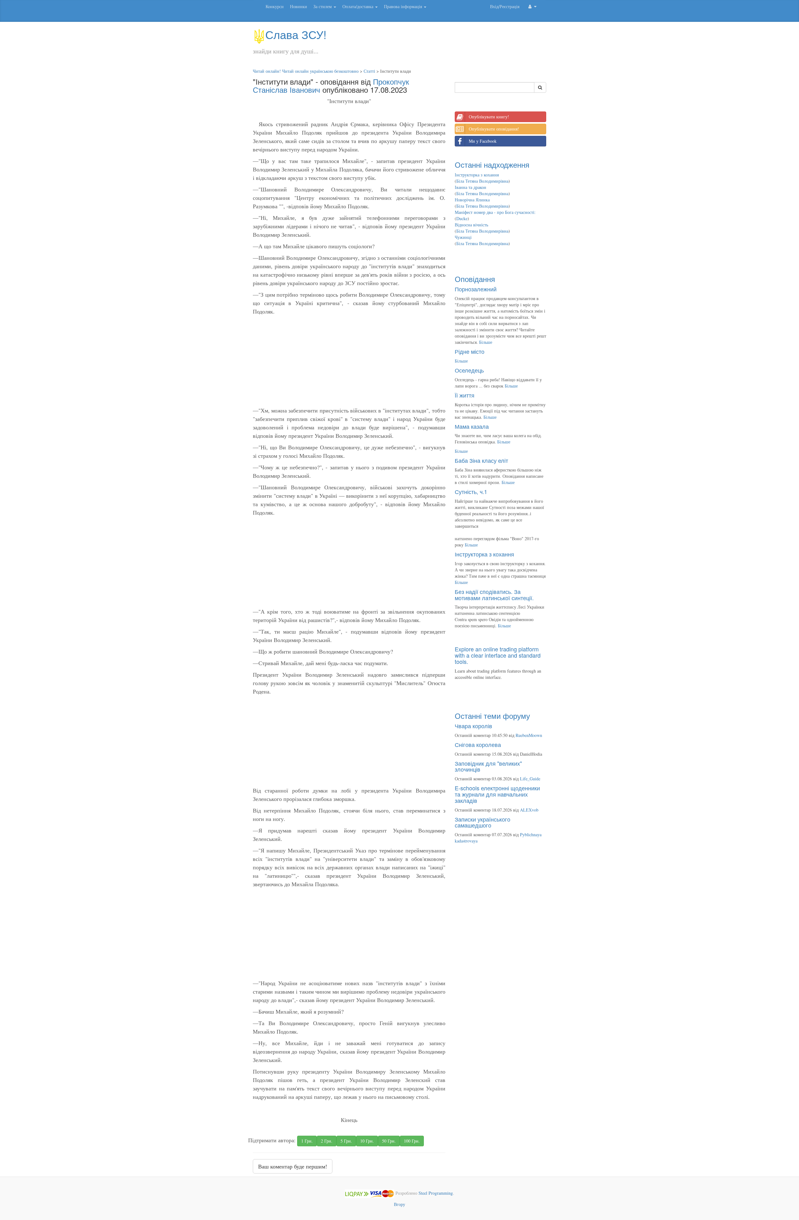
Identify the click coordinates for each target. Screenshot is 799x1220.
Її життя (464, 395)
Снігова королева (478, 744)
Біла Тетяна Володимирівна (482, 181)
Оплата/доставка (358, 6)
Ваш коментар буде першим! (292, 1166)
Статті (369, 71)
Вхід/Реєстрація (504, 6)
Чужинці (463, 237)
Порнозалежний (476, 289)
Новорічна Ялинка (472, 200)
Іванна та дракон (470, 187)
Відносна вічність (471, 225)
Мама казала (472, 426)
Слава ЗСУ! (295, 34)
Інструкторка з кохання (477, 175)
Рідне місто (469, 351)
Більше (485, 342)
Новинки (298, 6)
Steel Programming (436, 1193)
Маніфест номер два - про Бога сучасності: (495, 212)
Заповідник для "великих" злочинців (488, 766)
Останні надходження (492, 164)
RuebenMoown (529, 735)
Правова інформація (403, 6)
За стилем (323, 6)
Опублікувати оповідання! (494, 129)
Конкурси (275, 6)
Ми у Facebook (483, 141)
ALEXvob (529, 810)
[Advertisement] (349, 362)
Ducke (462, 218)
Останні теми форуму (492, 715)
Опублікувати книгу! (489, 117)
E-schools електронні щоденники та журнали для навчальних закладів (497, 794)
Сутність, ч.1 (471, 491)
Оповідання (475, 278)
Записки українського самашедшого (482, 822)
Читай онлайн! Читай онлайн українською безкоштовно (306, 71)
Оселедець (469, 370)
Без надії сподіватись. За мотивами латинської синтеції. (494, 594)
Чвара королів (473, 726)
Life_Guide (530, 779)
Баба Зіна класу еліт (481, 460)
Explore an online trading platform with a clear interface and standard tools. (498, 655)
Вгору (399, 1204)
